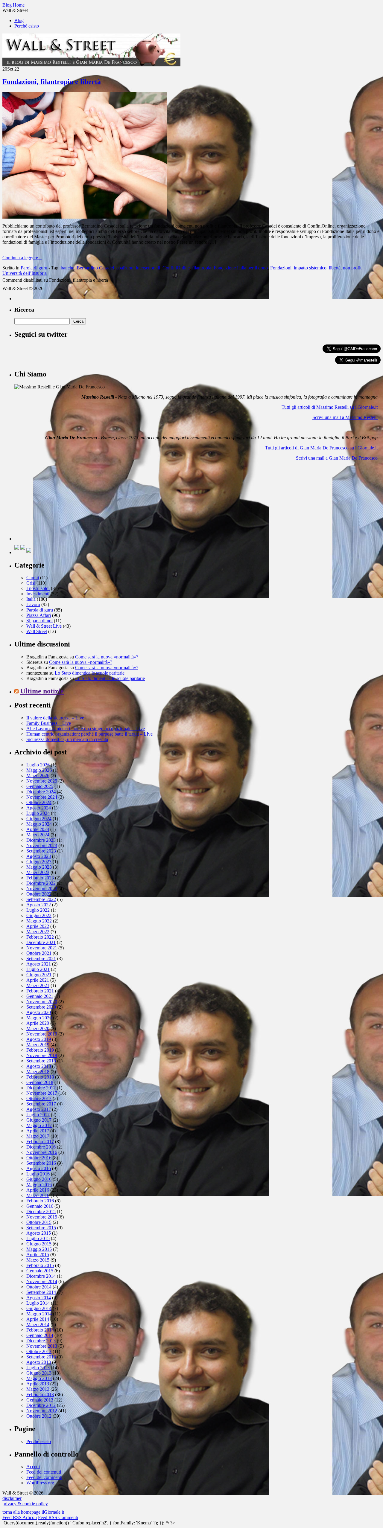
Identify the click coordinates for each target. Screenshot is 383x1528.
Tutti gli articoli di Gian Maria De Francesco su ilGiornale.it (321, 447)
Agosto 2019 (38, 1039)
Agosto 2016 (38, 1168)
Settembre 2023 (41, 850)
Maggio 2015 (39, 1249)
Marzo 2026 (37, 775)
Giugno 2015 (38, 1243)
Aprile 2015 (37, 1254)
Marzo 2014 (37, 1324)
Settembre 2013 (41, 1356)
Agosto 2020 (38, 1012)
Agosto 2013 (38, 1362)
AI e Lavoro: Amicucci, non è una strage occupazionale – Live (85, 728)
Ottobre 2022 (38, 893)
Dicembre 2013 (41, 1340)
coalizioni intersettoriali (138, 267)
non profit (352, 267)
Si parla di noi (39, 620)
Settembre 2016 (41, 1163)
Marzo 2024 (37, 834)
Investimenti (37, 593)
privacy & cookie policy (25, 1503)
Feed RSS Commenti (58, 1517)
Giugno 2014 (38, 1308)
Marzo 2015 (37, 1259)
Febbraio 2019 (40, 1050)
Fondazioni (280, 267)
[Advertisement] (59, 503)
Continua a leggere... (22, 257)
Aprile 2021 (37, 980)
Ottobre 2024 (38, 802)
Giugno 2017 (38, 1120)
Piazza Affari (38, 615)
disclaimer (12, 1498)
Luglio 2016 (38, 1173)
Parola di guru (34, 267)
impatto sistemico (310, 267)
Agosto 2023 (38, 856)
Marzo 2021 (37, 985)
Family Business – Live (48, 723)
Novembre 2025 (41, 780)
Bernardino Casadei (95, 267)
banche (67, 267)
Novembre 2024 (41, 797)
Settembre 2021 (41, 958)
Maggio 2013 (39, 1378)
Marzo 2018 (37, 1071)
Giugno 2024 (38, 818)
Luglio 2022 (38, 910)
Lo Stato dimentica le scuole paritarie (89, 672)
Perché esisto (26, 25)
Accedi (33, 1466)
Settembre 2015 (41, 1227)
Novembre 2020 (41, 1001)
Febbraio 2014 (40, 1329)
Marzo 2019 (37, 1044)
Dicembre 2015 (41, 1211)
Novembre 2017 (41, 1093)
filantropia (201, 267)
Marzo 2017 (37, 1136)
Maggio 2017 (39, 1125)
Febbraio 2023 (40, 877)
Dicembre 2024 (41, 791)
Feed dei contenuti (43, 1471)
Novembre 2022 (41, 888)
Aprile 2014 (37, 1319)
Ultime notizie (42, 691)
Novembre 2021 (41, 947)
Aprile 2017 (37, 1130)
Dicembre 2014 (41, 1276)
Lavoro (33, 604)
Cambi (32, 577)
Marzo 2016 (37, 1195)
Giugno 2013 (38, 1372)
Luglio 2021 (38, 969)
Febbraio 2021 (40, 990)
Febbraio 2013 (40, 1394)
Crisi (30, 582)
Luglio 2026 (38, 764)
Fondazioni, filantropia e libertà (51, 82)
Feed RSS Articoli (19, 1517)
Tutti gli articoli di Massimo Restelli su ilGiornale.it (330, 407)
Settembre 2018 (41, 1060)
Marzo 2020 (37, 1028)
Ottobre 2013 (38, 1351)
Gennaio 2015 (39, 1270)
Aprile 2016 (37, 1189)
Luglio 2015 (38, 1238)
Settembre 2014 (41, 1292)
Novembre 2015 (41, 1216)
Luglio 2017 (38, 1114)
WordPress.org (40, 1482)
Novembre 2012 (41, 1410)
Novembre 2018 (41, 1055)
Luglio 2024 (38, 813)
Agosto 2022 (38, 904)
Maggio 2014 (39, 1313)
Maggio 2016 (39, 1184)
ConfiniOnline (176, 267)
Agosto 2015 (38, 1233)
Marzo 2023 (37, 872)
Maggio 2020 (39, 1017)
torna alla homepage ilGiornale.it (33, 1512)
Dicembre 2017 (41, 1087)
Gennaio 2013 (39, 1399)
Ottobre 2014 (38, 1286)
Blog (19, 20)
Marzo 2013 (37, 1389)
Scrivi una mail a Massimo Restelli (345, 417)
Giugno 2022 (38, 915)
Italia (31, 599)
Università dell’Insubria (24, 273)
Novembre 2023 (41, 845)
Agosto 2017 (38, 1109)
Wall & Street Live (44, 626)
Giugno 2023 (38, 861)
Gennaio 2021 (39, 996)
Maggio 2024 (39, 823)
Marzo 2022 (37, 931)
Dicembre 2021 (41, 942)
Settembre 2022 (41, 899)
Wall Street (36, 631)
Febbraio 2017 (40, 1141)
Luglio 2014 (38, 1303)
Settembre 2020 (41, 1006)
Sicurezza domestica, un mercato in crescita (67, 739)
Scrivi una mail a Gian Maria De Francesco (337, 457)
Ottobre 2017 (38, 1098)
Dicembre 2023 (41, 840)
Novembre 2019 (41, 1033)
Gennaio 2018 (39, 1082)
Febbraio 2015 (40, 1265)
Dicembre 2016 (41, 1146)
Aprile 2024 (37, 829)
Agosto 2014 (38, 1297)
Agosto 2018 (38, 1066)
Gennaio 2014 (39, 1335)
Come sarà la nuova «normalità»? (106, 656)
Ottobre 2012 (38, 1416)
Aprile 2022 (37, 926)
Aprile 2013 (37, 1383)
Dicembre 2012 (41, 1405)
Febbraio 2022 (40, 937)
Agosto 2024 (38, 807)
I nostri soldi (38, 588)
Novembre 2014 (41, 1281)
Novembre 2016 (41, 1152)
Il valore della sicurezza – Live (55, 717)
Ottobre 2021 (38, 953)
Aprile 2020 (37, 1023)
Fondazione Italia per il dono (241, 267)
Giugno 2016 (38, 1179)
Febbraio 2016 (40, 1200)
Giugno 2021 (38, 974)
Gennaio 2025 (39, 786)
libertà (335, 267)
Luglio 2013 (38, 1367)
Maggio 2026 (39, 770)
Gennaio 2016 (39, 1206)
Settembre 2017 (41, 1103)
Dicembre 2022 (41, 883)
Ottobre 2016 (38, 1157)
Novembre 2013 (41, 1346)
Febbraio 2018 (40, 1076)
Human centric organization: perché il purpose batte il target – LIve (89, 733)
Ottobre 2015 (38, 1222)
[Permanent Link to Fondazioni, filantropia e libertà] (84, 216)
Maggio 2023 (39, 867)
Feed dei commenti (44, 1477)
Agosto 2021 (38, 963)
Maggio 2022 (39, 920)
